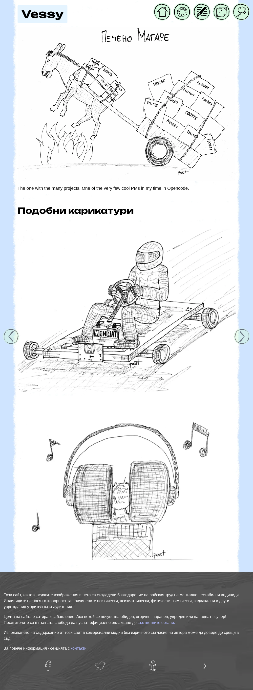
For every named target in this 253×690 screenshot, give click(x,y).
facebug (50, 663)
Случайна (221, 6)
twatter (101, 663)
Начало (162, 6)
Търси (239, 6)
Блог (199, 6)
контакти (78, 648)
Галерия (182, 6)
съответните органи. (156, 622)
